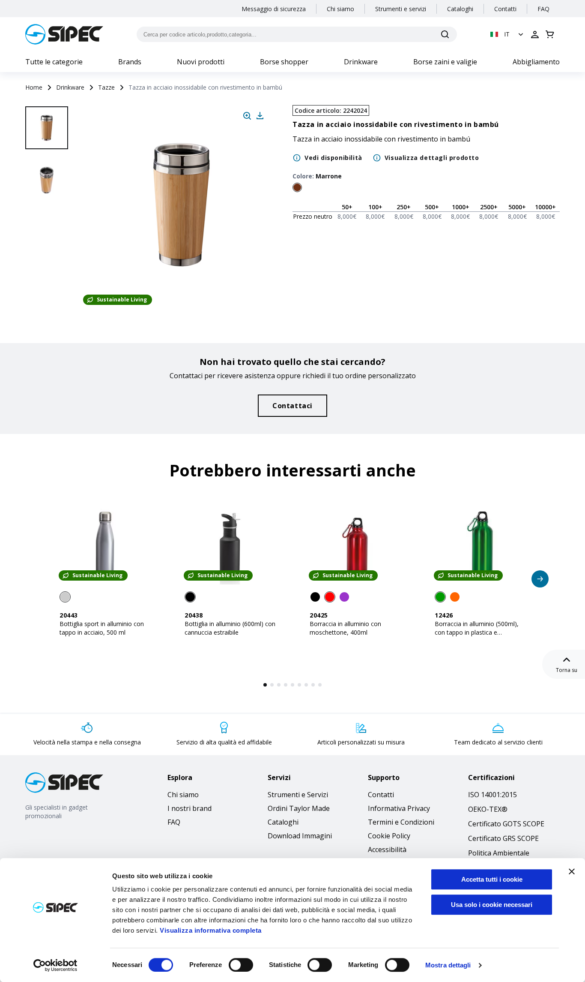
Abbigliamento (536, 61)
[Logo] (64, 34)
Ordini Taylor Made (299, 808)
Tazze (106, 87)
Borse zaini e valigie (445, 61)
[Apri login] (535, 34)
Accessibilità (387, 849)
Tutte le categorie (54, 61)
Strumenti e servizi (400, 9)
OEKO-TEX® (487, 809)
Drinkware (361, 61)
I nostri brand (189, 808)
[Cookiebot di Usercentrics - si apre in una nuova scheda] (55, 965)
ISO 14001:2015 (492, 794)
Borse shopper (284, 61)
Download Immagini (300, 835)
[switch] (241, 965)
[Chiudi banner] (572, 871)
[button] (507, 34)
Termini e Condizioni (401, 822)
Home (33, 87)
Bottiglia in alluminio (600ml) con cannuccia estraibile (230, 628)
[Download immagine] (260, 116)
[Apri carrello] (550, 34)
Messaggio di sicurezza (274, 9)
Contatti (505, 9)
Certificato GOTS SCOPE (506, 823)
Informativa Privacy (399, 808)
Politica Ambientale (498, 853)
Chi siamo (340, 9)
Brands (129, 61)
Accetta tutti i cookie (491, 879)
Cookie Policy (389, 835)
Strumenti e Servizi (298, 794)
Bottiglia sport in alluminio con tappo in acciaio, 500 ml (102, 628)
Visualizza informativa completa (211, 930)
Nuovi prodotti (200, 61)
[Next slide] (48, 283)
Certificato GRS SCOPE (503, 838)
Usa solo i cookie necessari (491, 904)
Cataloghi (460, 9)
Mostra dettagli (448, 965)
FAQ (543, 9)
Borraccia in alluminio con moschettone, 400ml (345, 628)
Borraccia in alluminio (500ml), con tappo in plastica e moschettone (477, 632)
